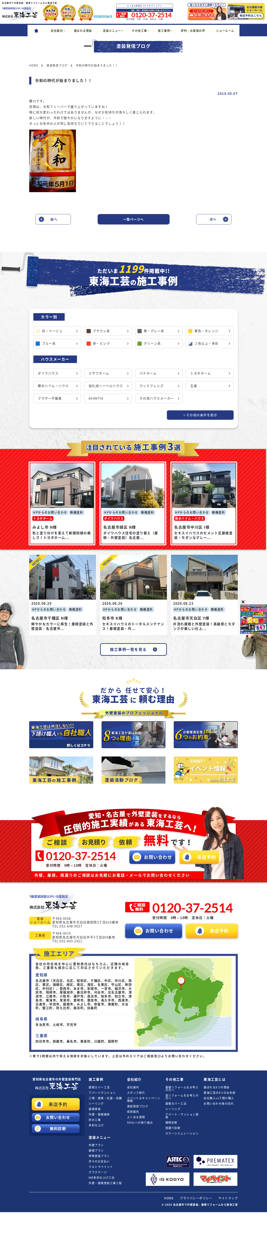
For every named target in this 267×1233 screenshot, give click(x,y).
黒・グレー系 (154, 331)
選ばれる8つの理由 (217, 1087)
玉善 (193, 385)
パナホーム (148, 373)
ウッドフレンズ (152, 385)
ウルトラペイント (101, 1166)
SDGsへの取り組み (140, 1122)
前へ (53, 219)
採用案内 (133, 1111)
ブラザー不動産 (50, 398)
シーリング (96, 1103)
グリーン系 (152, 343)
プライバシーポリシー (196, 1198)
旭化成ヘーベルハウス (106, 385)
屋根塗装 (95, 1109)
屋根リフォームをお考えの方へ (182, 1088)
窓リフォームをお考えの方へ (182, 1096)
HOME (169, 1198)
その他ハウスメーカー (157, 398)
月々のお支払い (99, 1161)
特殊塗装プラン (99, 1156)
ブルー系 (49, 343)
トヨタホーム (200, 373)
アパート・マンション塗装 (182, 1115)
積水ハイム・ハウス (53, 385)
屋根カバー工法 (99, 1087)
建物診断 (171, 1122)
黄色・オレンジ (206, 331)
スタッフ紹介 (136, 1092)
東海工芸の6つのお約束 (220, 1092)
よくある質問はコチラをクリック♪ (144, 6)
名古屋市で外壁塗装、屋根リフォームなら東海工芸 (205, 1204)
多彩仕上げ (96, 1125)
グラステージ (98, 1172)
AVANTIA (96, 398)
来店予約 (58, 1104)
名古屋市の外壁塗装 (57, 1079)
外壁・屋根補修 (99, 1114)
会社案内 (133, 1087)
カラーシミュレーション (182, 1133)
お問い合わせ (58, 1117)
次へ (213, 219)
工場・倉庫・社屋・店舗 (105, 1098)
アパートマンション (102, 1092)
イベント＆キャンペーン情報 (143, 1099)
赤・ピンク (101, 343)
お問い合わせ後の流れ (219, 1103)
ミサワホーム (99, 373)
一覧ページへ (133, 219)
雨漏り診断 (173, 1128)
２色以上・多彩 (206, 343)
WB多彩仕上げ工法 (102, 1177)
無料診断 (58, 1129)
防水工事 (95, 1119)
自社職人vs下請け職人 (219, 1098)
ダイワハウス (48, 373)
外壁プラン (96, 1145)
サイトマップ (228, 1198)
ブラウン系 (101, 331)
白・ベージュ (52, 331)
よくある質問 (136, 1117)
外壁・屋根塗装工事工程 (105, 1183)
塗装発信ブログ (137, 1106)
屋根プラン (96, 1150)
